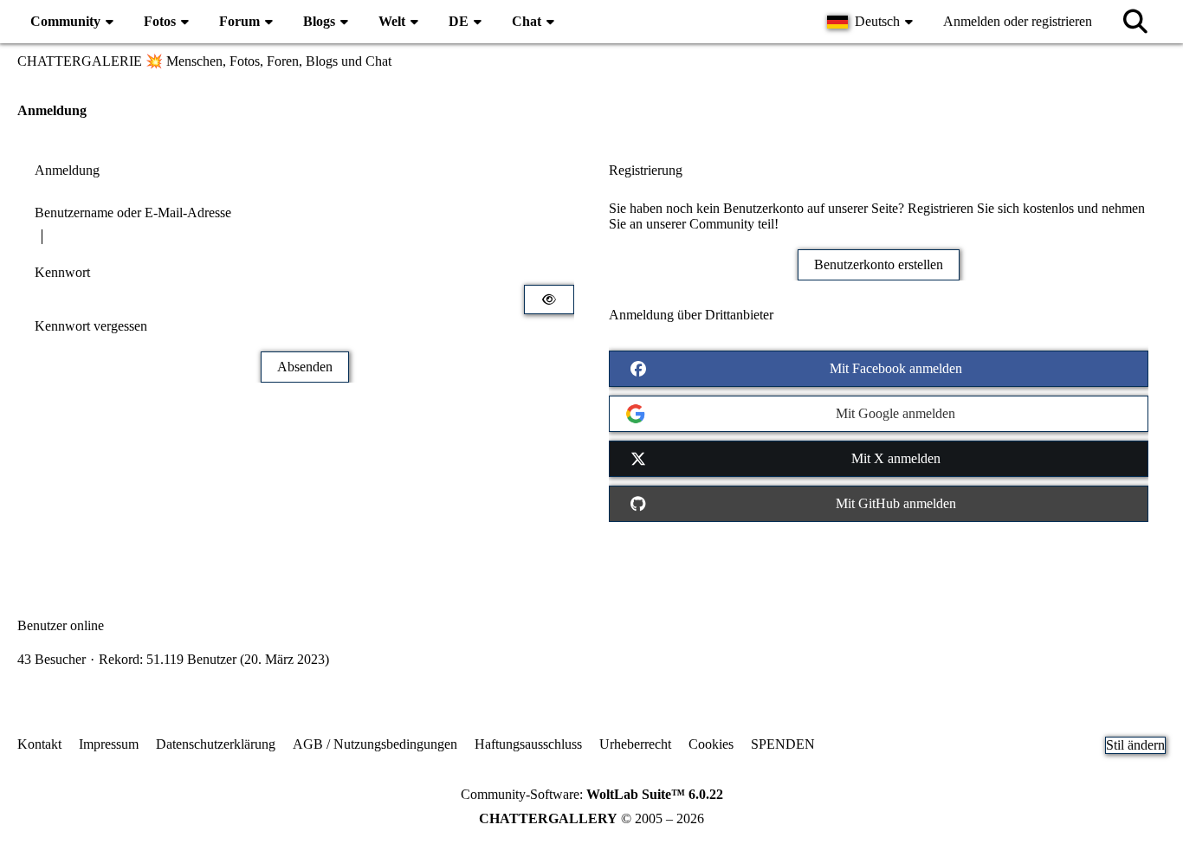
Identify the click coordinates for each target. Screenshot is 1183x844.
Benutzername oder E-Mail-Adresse (133, 212)
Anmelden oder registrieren (1017, 21)
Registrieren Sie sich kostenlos (991, 208)
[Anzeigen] (549, 299)
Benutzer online (60, 625)
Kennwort (62, 272)
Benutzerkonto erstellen (878, 264)
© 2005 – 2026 (591, 818)
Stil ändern (1135, 745)
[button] (872, 21)
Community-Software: (592, 794)
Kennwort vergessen (91, 326)
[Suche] (1135, 21)
